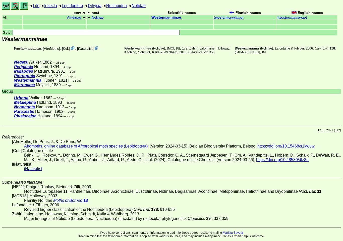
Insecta (50, 6)
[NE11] (255, 52)
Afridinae (74, 17)
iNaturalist (85, 49)
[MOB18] (173, 48)
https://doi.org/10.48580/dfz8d (282, 160)
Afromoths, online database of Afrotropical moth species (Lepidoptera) (86, 146)
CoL (66, 49)
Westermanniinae (166, 17)
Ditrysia (94, 6)
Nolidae (139, 6)
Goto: (8, 32)
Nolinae (98, 17)
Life (36, 6)
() (229, 17)
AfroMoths (51, 49)
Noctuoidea (116, 6)
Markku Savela (233, 232)
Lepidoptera (72, 6)
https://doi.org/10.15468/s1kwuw (286, 146)
